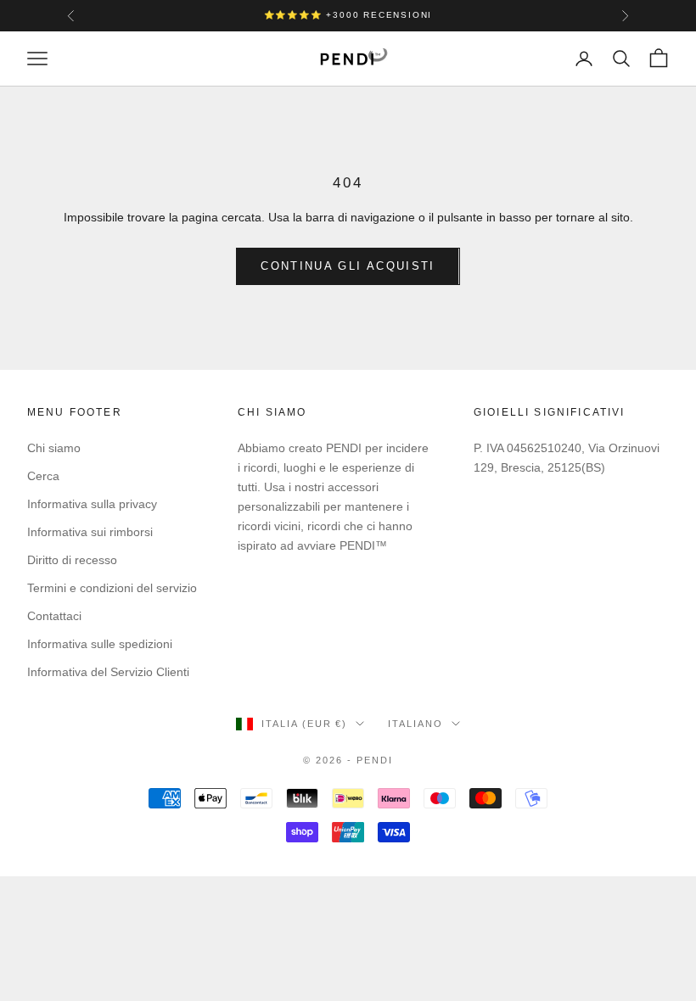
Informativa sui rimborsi (90, 532)
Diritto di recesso (72, 560)
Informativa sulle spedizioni (99, 644)
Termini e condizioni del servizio (112, 588)
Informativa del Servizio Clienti (108, 672)
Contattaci (54, 616)
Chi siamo (54, 448)
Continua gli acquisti (348, 266)
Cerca (43, 476)
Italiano (415, 724)
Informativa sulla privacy (92, 504)
